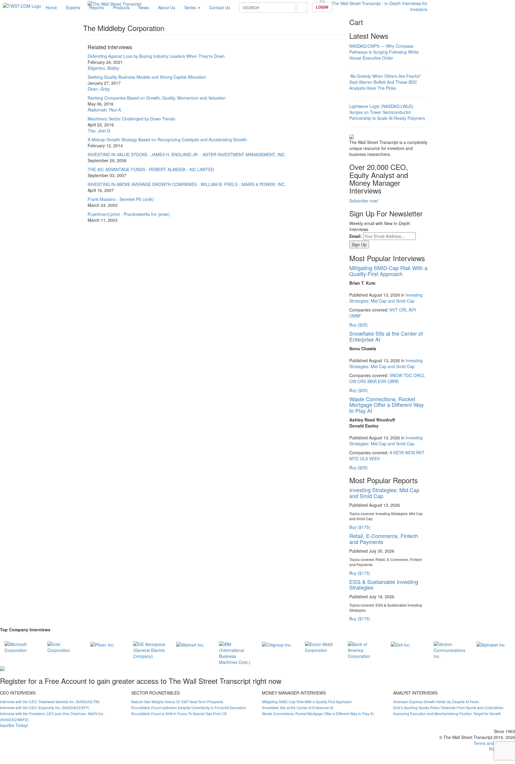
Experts (73, 7)
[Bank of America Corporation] (365, 649)
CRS (361, 381)
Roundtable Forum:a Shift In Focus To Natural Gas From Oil (179, 713)
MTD (354, 458)
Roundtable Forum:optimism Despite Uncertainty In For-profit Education (188, 707)
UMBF (355, 316)
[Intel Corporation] (64, 646)
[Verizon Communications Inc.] (451, 649)
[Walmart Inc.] (190, 644)
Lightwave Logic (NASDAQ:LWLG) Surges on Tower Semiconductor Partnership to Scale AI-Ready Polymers (387, 112)
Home (51, 7)
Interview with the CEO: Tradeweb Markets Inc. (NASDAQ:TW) (50, 701)
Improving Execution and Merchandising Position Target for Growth (447, 713)
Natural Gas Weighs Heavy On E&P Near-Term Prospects (177, 701)
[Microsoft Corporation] (21, 646)
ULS (364, 458)
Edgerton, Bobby (103, 68)
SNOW (396, 375)
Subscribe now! (363, 201)
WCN (410, 452)
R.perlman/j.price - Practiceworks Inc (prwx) (129, 214)
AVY (412, 310)
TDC (408, 375)
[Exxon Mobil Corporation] (322, 646)
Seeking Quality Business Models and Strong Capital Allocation (147, 77)
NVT (394, 310)
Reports (96, 7)
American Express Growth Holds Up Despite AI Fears (436, 701)
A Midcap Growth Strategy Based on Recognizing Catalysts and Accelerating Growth (167, 139)
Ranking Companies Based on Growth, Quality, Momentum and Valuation (157, 98)
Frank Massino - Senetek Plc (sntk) (121, 199)
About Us (166, 7)
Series (190, 7)
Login (322, 7)
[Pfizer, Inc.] (102, 644)
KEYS (398, 452)
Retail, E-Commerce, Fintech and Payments (383, 539)
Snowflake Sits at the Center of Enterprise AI (386, 336)
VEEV (374, 458)
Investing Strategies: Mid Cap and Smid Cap (386, 298)
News (144, 7)
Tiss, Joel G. (99, 131)
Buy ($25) (358, 325)
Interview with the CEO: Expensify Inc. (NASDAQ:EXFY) (44, 707)
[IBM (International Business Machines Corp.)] (236, 652)
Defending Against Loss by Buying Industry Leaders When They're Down (156, 56)
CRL (403, 310)
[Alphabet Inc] (491, 644)
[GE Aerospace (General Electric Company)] (150, 649)
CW (352, 381)
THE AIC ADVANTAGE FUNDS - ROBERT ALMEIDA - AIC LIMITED (151, 169)
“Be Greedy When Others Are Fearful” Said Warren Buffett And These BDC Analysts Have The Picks (385, 82)
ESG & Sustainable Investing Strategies (383, 584)
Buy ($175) (359, 527)
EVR (382, 381)
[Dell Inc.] (401, 644)
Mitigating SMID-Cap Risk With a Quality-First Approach (388, 271)
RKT (420, 452)
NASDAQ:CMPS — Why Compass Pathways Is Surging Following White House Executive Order (384, 52)
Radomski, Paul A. (105, 110)
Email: (355, 236)
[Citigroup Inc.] (277, 644)
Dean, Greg (99, 89)
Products (121, 7)
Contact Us (219, 7)
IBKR (372, 381)
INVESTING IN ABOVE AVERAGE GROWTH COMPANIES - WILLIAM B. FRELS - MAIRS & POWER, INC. (187, 184)
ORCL (419, 375)
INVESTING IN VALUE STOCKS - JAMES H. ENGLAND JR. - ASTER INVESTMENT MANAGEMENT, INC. (187, 154)
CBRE (393, 381)
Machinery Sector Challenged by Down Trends (131, 119)
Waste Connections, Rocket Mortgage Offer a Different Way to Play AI (386, 405)
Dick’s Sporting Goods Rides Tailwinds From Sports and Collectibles (448, 707)
